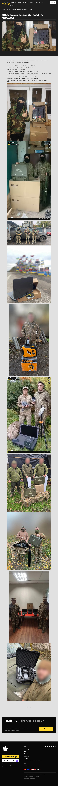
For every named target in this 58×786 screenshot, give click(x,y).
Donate (53, 2)
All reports (29, 707)
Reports (19, 2)
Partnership (25, 2)
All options (11, 765)
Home (3, 9)
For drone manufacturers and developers (33, 760)
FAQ (25, 763)
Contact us (37, 2)
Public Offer (32, 778)
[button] (43, 2)
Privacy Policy (26, 778)
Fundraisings (13, 2)
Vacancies (31, 2)
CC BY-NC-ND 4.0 (36, 776)
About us (26, 753)
